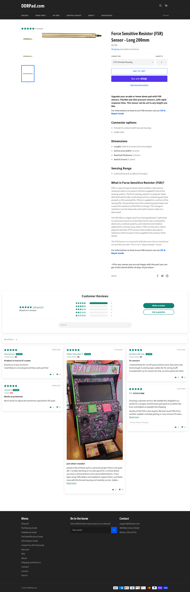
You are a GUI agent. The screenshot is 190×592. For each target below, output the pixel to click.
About (91, 15)
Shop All (25, 523)
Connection (116, 56)
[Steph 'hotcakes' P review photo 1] (95, 410)
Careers (24, 571)
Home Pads (40, 15)
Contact (25, 566)
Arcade (25, 15)
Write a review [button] (158, 305)
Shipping (115, 49)
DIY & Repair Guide (29, 540)
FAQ (23, 553)
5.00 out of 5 (38, 307)
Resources (107, 15)
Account (166, 15)
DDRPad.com (32, 6)
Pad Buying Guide (29, 528)
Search (24, 575)
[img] (10, 350)
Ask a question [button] (158, 312)
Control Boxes (74, 15)
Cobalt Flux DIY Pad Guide (32, 545)
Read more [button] (71, 483)
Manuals (25, 549)
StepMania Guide (29, 532)
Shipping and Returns (31, 562)
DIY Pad (56, 15)
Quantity (159, 56)
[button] (28, 28)
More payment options (139, 85)
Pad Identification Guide (32, 536)
